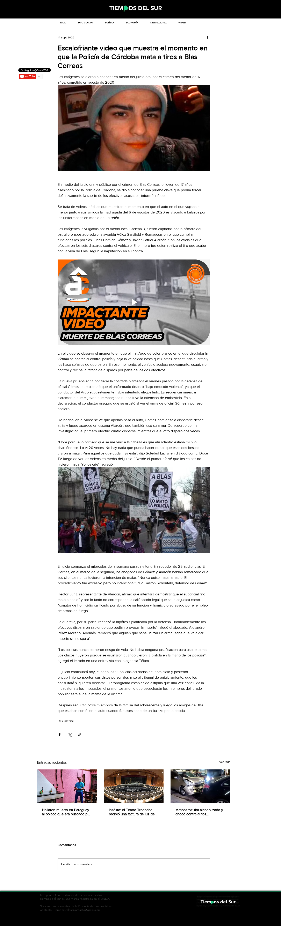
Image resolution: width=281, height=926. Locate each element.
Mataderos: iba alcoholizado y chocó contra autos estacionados (199, 812)
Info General (66, 720)
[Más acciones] (207, 37)
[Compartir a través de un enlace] (80, 735)
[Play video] (134, 302)
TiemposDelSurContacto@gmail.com (77, 910)
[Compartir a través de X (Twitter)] (70, 735)
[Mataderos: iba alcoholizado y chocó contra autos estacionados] (200, 786)
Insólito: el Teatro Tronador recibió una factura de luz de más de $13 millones (132, 812)
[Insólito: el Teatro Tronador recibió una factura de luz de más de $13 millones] (134, 786)
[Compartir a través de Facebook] (60, 735)
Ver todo (224, 761)
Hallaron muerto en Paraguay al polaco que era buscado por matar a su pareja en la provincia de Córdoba (66, 812)
